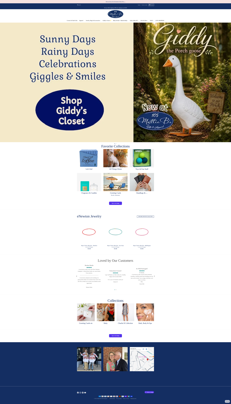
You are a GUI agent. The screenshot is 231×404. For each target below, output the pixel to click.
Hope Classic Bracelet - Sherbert (89, 245)
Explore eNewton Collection (145, 216)
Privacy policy (119, 398)
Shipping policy (133, 398)
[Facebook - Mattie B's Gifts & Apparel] (78, 393)
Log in (139, 4)
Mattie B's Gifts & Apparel (102, 398)
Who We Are (115, 373)
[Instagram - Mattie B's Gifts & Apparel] (80, 393)
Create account (144, 4)
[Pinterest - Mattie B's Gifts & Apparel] (83, 393)
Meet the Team (89, 373)
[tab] (114, 143)
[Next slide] (154, 276)
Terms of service (126, 398)
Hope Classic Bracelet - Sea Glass (115, 245)
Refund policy (112, 398)
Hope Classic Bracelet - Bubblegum (142, 245)
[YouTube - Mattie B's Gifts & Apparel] (85, 393)
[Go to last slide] (76, 276)
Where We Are (141, 373)
